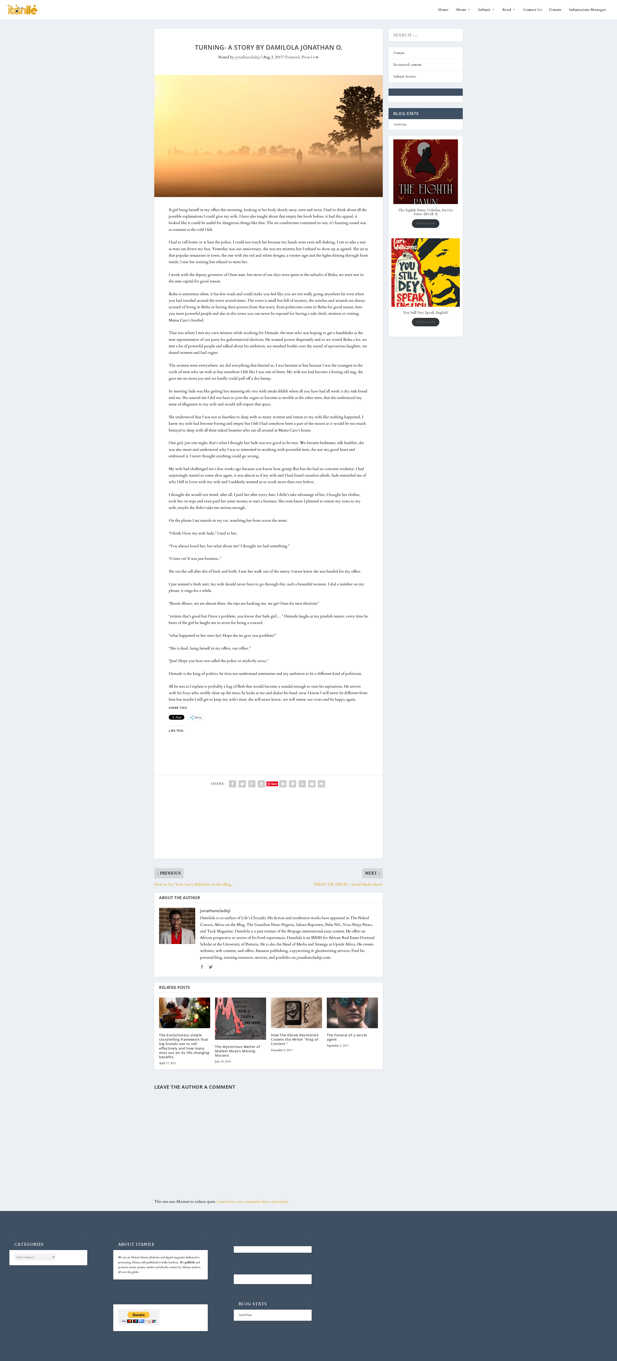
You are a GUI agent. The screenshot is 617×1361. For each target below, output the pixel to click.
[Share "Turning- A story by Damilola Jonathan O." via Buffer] (292, 784)
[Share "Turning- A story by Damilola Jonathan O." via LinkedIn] (283, 784)
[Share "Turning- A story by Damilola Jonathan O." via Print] (321, 784)
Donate (555, 10)
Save (274, 784)
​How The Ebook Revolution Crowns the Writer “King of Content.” (295, 1039)
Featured (292, 57)
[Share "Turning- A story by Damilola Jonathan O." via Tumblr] (261, 784)
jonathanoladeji (248, 57)
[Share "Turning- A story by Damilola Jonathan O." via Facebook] (232, 784)
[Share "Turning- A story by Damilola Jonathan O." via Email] (312, 784)
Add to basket (425, 223)
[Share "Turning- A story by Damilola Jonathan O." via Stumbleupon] (302, 784)
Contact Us (532, 10)
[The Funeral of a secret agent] (352, 1013)
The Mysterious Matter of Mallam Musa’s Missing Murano (237, 1051)
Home (443, 10)
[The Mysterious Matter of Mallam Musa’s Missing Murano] (240, 1019)
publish (190, 1262)
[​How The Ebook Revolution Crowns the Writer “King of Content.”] (296, 1013)
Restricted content (407, 64)
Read (506, 10)
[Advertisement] (268, 825)
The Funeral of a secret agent (347, 1037)
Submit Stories (404, 76)
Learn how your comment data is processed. (253, 1201)
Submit (484, 10)
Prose (306, 57)
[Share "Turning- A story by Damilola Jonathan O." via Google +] (252, 784)
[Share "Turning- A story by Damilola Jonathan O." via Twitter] (242, 784)
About (461, 10)
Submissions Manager (587, 10)
